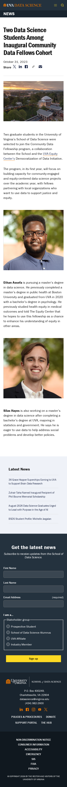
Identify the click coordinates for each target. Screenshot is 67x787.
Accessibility (33, 749)
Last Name (9, 582)
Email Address (33, 597)
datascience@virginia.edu (34, 699)
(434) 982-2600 (34, 703)
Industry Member (21, 644)
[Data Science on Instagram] (33, 709)
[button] (62, 5)
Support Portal (26, 722)
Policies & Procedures (26, 716)
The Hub (46, 722)
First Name (9, 568)
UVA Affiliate (18, 638)
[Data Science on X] (45, 709)
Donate (51, 716)
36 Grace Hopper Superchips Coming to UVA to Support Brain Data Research (32, 481)
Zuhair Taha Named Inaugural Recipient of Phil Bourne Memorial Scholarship (31, 494)
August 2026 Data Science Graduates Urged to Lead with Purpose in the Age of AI (32, 507)
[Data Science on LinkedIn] (21, 709)
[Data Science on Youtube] (39, 709)
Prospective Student (23, 626)
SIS (33, 759)
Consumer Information (33, 744)
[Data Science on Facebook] (27, 709)
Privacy (33, 768)
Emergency (33, 754)
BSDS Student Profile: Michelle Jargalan (30, 518)
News (9, 13)
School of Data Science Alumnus (31, 632)
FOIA (33, 763)
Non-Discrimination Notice (33, 739)
